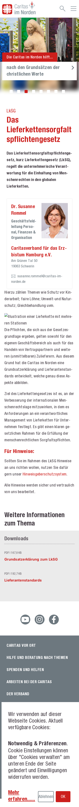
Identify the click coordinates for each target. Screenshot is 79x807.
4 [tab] (33, 91)
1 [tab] (11, 91)
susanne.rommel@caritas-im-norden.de (36, 279)
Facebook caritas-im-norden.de (54, 619)
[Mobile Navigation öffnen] (73, 10)
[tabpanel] (39, 57)
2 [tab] (18, 91)
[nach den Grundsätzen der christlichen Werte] (39, 40)
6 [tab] (48, 91)
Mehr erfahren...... (21, 795)
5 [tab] (41, 91)
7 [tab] (55, 91)
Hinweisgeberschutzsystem (44, 474)
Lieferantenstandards (23, 580)
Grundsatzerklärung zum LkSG (31, 559)
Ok (63, 796)
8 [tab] (63, 91)
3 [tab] (26, 91)
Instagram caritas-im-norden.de (40, 619)
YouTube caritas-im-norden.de (25, 619)
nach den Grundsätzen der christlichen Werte (33, 70)
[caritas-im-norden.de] (23, 7)
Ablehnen (45, 796)
